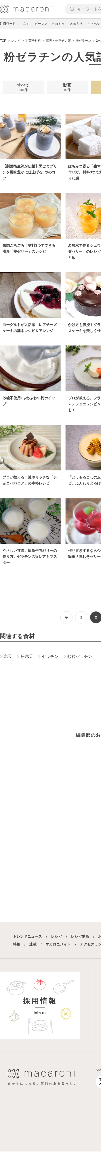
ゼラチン (50, 656)
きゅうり (76, 24)
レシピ (56, 936)
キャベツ (94, 24)
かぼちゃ (58, 24)
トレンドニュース (27, 936)
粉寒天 (27, 656)
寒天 (8, 656)
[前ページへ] (66, 617)
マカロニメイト (58, 944)
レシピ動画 (80, 936)
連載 (33, 944)
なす (26, 24)
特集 (16, 944)
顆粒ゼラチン (79, 656)
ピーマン (41, 24)
